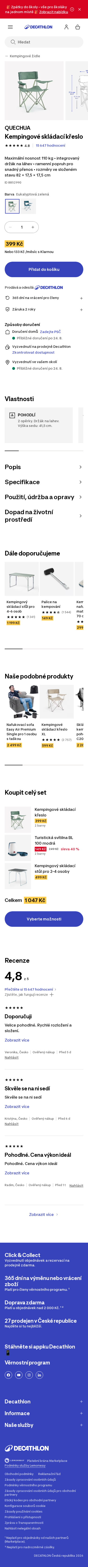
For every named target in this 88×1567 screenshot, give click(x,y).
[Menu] (10, 27)
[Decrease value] (10, 227)
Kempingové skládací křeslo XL (55, 729)
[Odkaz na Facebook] (8, 1375)
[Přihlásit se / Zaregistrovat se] (66, 27)
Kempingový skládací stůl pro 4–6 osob (21, 606)
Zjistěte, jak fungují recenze (26, 994)
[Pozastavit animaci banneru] (72, 9)
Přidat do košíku (44, 269)
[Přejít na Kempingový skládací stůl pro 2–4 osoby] (18, 876)
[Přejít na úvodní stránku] (38, 27)
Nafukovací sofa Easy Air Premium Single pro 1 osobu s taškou (22, 732)
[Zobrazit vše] (6, 56)
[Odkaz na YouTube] (19, 1375)
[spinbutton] (21, 227)
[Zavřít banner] (79, 9)
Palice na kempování (51, 604)
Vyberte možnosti (44, 919)
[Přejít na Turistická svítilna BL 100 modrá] (18, 848)
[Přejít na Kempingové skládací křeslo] (18, 820)
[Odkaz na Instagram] (29, 1375)
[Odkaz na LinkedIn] (39, 1375)
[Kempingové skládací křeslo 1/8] (34, 90)
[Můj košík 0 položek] (77, 27)
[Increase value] (32, 227)
